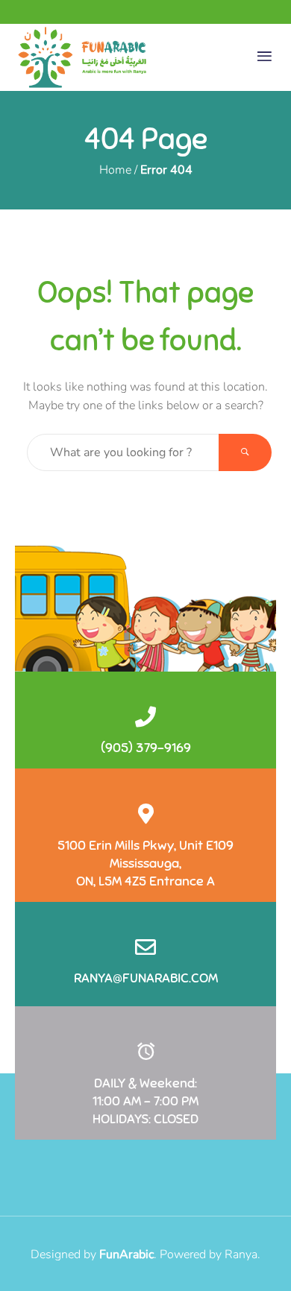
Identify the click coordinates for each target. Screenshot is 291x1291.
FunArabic (126, 1254)
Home (115, 170)
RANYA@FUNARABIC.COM (146, 978)
